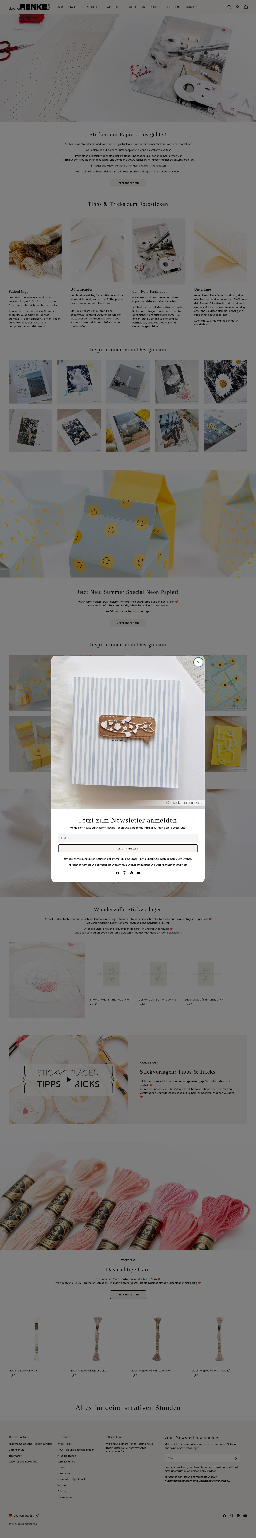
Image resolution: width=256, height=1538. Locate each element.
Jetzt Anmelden (128, 848)
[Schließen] (198, 662)
